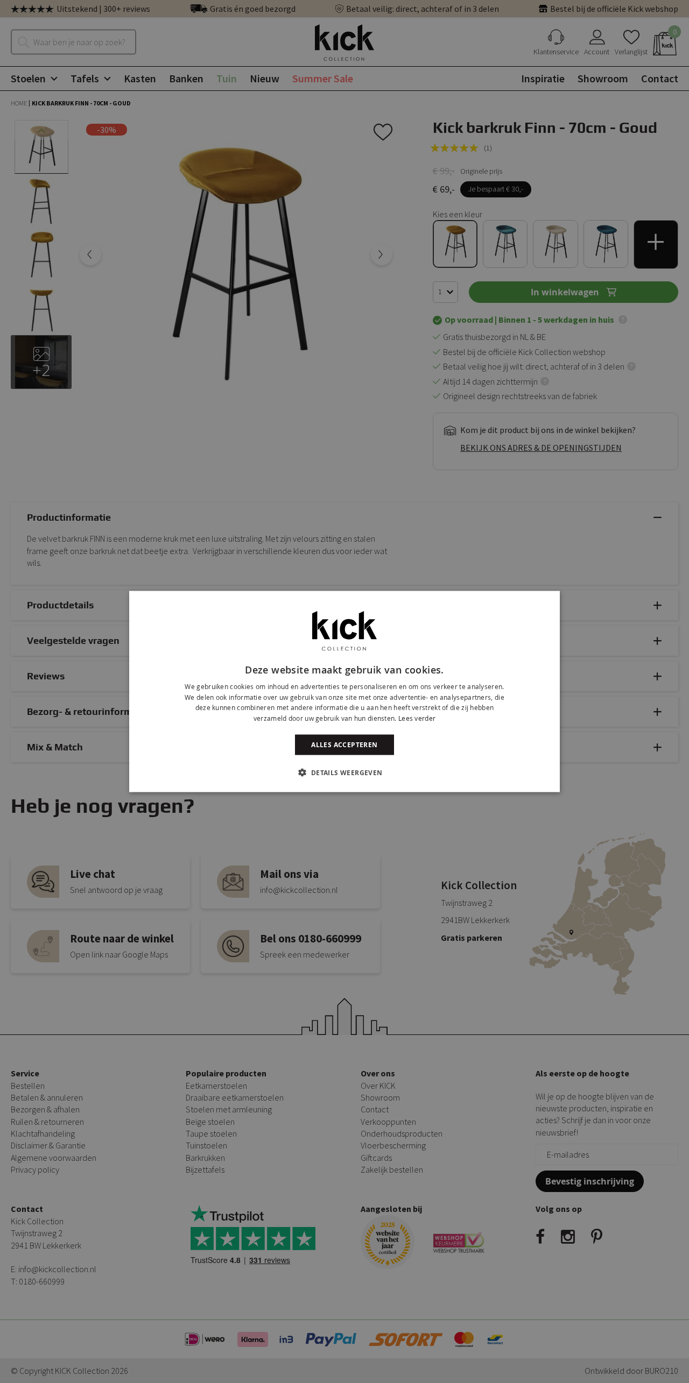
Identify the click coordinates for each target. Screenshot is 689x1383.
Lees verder (416, 718)
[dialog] (344, 691)
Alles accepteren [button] (344, 744)
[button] (344, 772)
